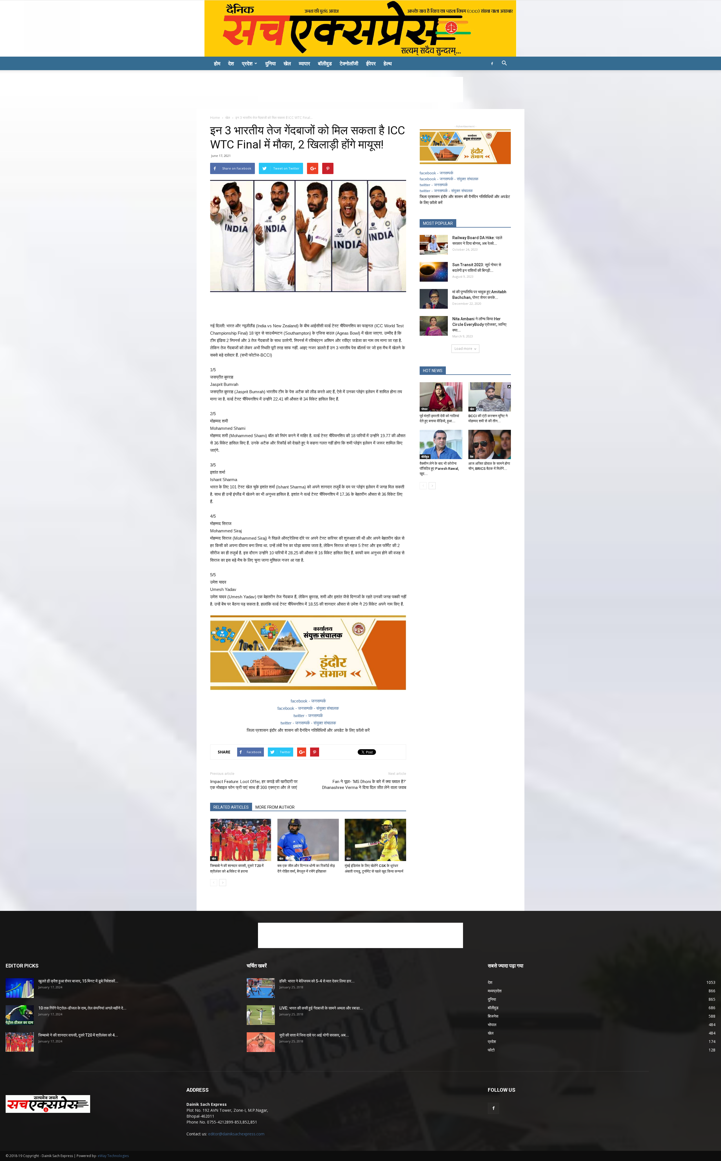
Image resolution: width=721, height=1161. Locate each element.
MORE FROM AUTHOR (275, 807)
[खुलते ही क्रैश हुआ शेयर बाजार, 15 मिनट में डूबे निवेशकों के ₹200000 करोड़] (20, 988)
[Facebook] (492, 63)
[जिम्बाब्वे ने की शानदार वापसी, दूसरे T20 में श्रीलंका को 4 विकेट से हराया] (241, 840)
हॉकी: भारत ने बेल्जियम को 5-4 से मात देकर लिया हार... (317, 981)
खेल (287, 63)
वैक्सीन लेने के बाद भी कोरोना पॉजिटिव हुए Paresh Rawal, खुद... (439, 468)
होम (217, 63)
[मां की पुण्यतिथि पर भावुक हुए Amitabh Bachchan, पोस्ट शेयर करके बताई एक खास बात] (434, 299)
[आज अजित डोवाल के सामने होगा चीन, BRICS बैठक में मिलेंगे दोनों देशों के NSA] (489, 444)
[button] (504, 63)
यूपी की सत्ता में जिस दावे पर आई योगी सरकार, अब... (314, 1035)
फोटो (491, 1050)
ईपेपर (371, 63)
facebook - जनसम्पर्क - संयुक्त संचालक (308, 708)
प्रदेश (247, 63)
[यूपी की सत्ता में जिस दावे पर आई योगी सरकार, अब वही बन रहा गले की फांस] (261, 1042)
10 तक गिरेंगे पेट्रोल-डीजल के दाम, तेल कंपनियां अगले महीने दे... (82, 1008)
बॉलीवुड (325, 63)
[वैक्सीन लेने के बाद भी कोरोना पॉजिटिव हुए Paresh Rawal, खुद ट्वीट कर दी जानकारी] (441, 444)
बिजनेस (493, 1016)
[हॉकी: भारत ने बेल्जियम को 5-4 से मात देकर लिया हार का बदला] (261, 988)
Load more (463, 348)
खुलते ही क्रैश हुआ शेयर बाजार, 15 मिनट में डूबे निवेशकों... (78, 981)
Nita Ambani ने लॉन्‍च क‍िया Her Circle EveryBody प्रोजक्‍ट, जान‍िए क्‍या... (479, 324)
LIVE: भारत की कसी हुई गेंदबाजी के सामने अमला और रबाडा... (321, 1008)
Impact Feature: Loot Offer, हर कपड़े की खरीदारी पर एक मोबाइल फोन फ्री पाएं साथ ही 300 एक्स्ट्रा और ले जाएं (254, 784)
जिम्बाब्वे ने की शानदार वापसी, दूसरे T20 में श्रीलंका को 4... (78, 1035)
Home (215, 117)
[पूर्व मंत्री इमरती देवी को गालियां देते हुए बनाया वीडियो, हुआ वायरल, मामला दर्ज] (441, 397)
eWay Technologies (113, 1155)
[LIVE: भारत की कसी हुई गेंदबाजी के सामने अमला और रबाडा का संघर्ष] (261, 1015)
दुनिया (270, 63)
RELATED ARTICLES (231, 807)
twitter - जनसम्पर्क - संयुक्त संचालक (308, 722)
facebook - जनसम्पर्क (308, 701)
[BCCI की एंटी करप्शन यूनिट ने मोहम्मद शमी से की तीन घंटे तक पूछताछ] (489, 397)
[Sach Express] (360, 28)
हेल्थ (388, 63)
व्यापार (304, 63)
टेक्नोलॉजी (349, 63)
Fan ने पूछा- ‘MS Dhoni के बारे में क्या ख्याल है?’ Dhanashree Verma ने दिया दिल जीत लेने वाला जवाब (364, 784)
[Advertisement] (360, 89)
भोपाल (424, 409)
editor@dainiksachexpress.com (236, 1133)
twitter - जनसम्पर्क (308, 715)
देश (231, 63)
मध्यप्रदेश (495, 990)
